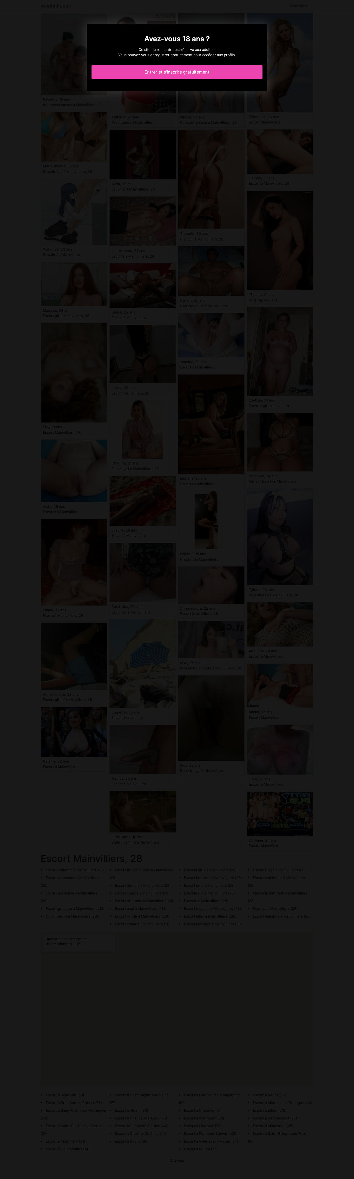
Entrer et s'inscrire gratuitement (177, 72)
